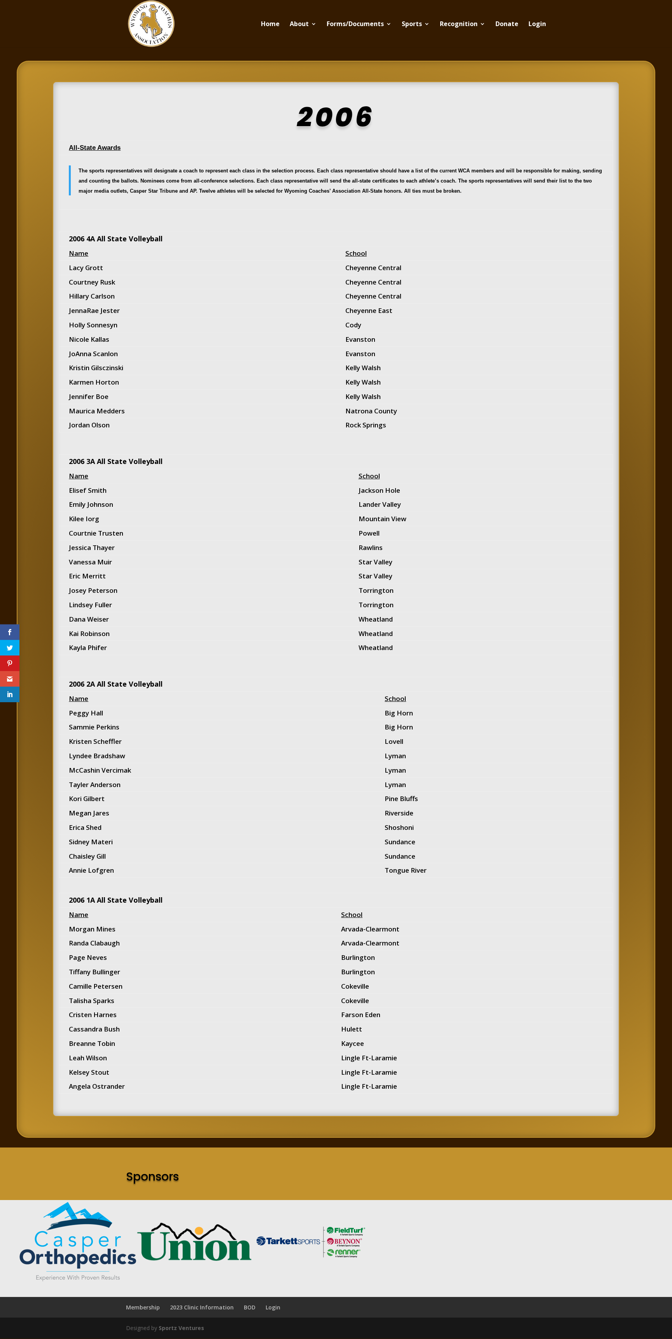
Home (270, 24)
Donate (506, 24)
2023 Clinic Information (202, 1307)
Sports (412, 24)
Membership (143, 1307)
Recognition (459, 24)
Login (537, 24)
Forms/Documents (355, 24)
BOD (250, 1307)
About (299, 24)
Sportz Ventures (181, 1328)
